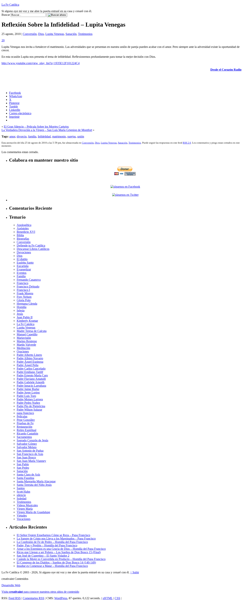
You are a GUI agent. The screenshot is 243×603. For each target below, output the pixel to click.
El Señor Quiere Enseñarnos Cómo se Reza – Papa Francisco (53, 535)
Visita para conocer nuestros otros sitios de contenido (40, 591)
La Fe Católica (10, 4)
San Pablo (23, 464)
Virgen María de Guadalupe (33, 512)
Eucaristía (22, 266)
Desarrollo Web (11, 585)
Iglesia (20, 310)
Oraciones (23, 351)
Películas (22, 416)
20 (3, 40)
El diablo (22, 259)
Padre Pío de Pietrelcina (31, 406)
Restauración (24, 426)
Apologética (24, 225)
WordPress (60, 598)
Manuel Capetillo (27, 334)
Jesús (20, 313)
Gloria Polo (24, 300)
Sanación (71, 34)
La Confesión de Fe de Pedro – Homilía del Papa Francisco (52, 542)
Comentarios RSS (33, 598)
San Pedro (23, 467)
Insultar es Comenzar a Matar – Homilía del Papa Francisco (52, 565)
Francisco (22, 283)
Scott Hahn (23, 491)
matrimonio (59, 136)
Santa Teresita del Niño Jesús (34, 484)
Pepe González (26, 419)
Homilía (21, 307)
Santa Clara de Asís (28, 474)
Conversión (30, 34)
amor (12, 136)
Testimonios (85, 34)
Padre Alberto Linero (29, 354)
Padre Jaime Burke (28, 389)
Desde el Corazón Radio (225, 69)
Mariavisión (24, 337)
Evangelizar (24, 269)
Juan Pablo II (24, 317)
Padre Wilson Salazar (29, 409)
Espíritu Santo (25, 262)
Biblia (20, 235)
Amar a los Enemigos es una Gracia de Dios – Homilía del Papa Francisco (61, 548)
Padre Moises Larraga (30, 399)
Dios (41, 34)
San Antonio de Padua (30, 450)
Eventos (21, 272)
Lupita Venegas (54, 34)
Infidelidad (44, 136)
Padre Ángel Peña (27, 365)
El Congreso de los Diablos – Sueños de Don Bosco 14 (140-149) (56, 562)
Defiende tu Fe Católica (31, 245)
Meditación (23, 348)
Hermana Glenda (27, 303)
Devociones (24, 252)
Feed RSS (15, 598)
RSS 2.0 (187, 142)
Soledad (21, 498)
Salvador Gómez (27, 443)
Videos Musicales (27, 505)
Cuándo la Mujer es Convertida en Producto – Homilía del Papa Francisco (61, 559)
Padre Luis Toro (26, 396)
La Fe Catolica (25, 324)
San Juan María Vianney (31, 460)
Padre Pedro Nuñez (28, 402)
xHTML (108, 598)
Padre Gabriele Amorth (30, 382)
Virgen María (25, 508)
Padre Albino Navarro (30, 358)
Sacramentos (24, 437)
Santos (21, 488)
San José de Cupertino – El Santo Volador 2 (43, 555)
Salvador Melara (26, 447)
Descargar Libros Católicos (33, 249)
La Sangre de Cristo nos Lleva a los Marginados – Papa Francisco (56, 538)
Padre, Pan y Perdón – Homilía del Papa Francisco (47, 545)
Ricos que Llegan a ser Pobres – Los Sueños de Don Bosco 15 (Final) (59, 552)
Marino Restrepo (27, 341)
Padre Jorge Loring (28, 392)
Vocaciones (23, 519)
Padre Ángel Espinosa (30, 361)
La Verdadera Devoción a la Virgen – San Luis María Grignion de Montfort (47, 130)
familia (32, 136)
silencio (21, 495)
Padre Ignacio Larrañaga (31, 385)
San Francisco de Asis (30, 454)
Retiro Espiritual (26, 430)
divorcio (22, 136)
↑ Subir (134, 572)
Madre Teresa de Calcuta (32, 331)
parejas (71, 136)
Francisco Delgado (28, 286)
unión (80, 136)
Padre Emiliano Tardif (30, 372)
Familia (21, 276)
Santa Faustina (25, 478)
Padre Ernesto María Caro (32, 375)
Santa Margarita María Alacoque (36, 481)
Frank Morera (25, 293)
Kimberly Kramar (27, 320)
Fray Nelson (24, 296)
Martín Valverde (26, 344)
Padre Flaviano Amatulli (31, 378)
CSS (117, 598)
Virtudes (22, 515)
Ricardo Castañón (27, 433)
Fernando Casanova (29, 279)
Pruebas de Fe (25, 423)
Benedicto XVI (26, 231)
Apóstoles (23, 228)
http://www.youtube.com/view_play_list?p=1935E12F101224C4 (41, 63)
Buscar (6, 14)
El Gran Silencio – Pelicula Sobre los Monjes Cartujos (36, 126)
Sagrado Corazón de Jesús (32, 440)
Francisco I (23, 290)
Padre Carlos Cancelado (31, 368)
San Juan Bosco (26, 457)
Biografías (23, 238)
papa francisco (25, 413)
